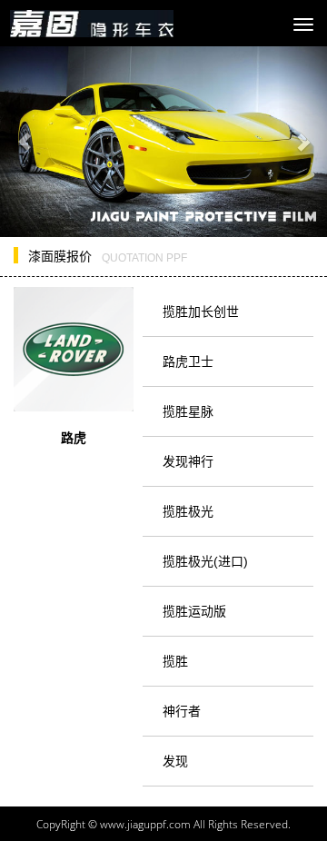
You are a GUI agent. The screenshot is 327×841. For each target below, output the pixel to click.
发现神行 (188, 461)
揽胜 (175, 661)
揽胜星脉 (188, 411)
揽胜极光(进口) (205, 561)
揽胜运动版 (194, 611)
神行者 (182, 711)
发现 (175, 761)
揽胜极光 (188, 511)
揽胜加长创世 (201, 311)
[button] (24, 141)
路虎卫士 (188, 361)
